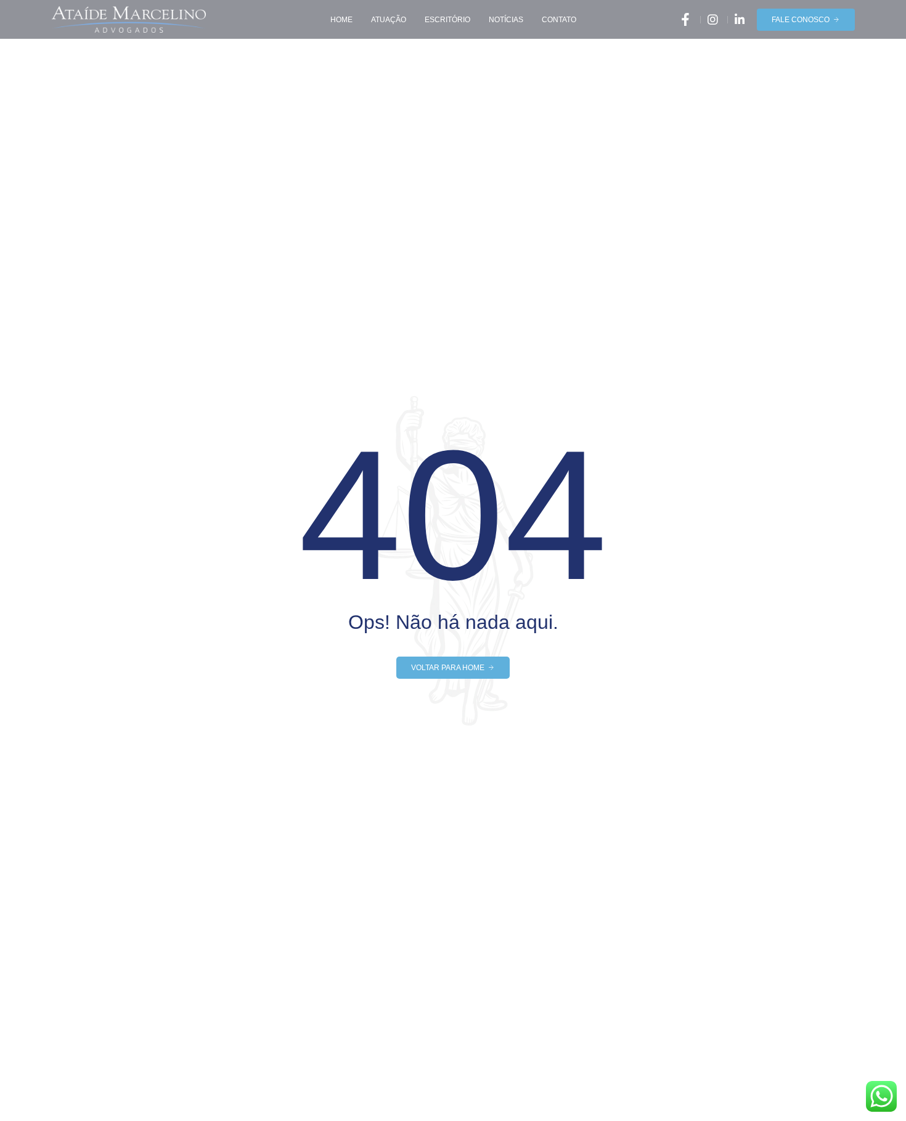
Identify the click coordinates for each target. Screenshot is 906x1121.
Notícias (506, 19)
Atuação (388, 19)
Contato (559, 19)
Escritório (447, 19)
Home (341, 19)
